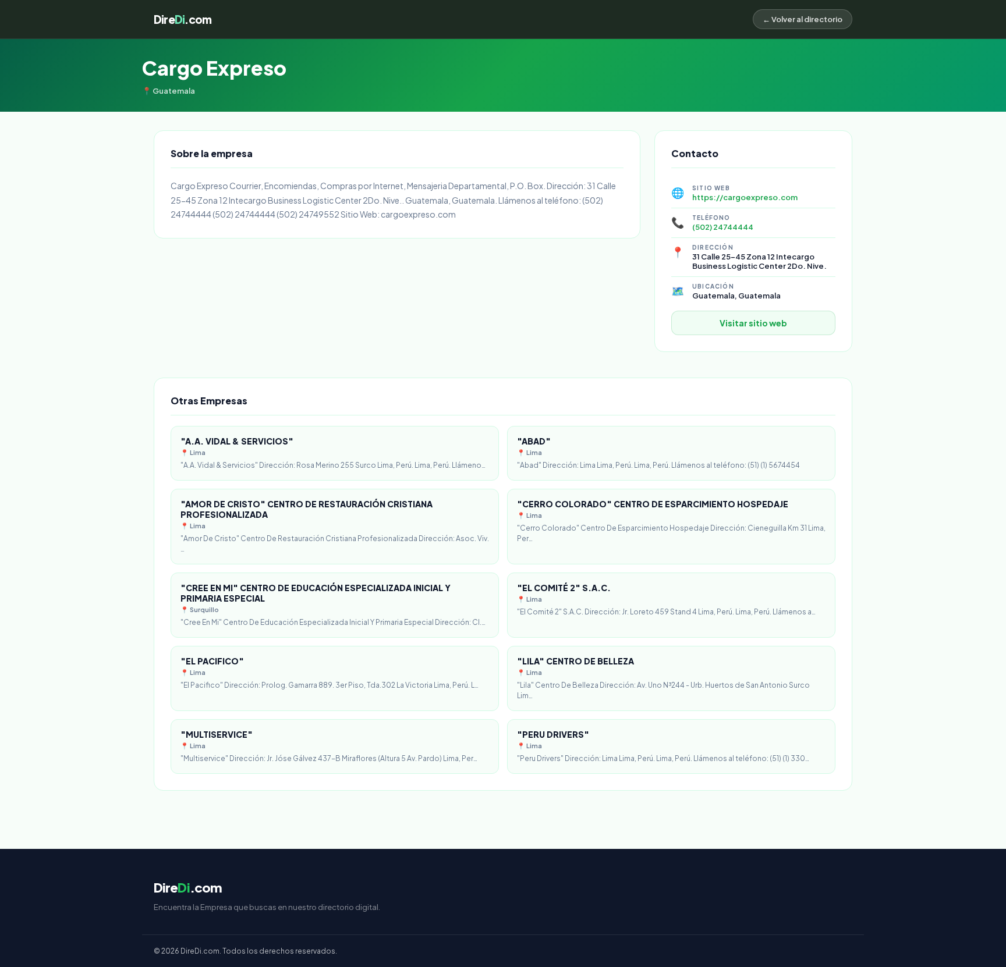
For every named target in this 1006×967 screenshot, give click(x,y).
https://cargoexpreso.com (745, 197)
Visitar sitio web (753, 323)
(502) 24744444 (722, 227)
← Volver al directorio (802, 19)
